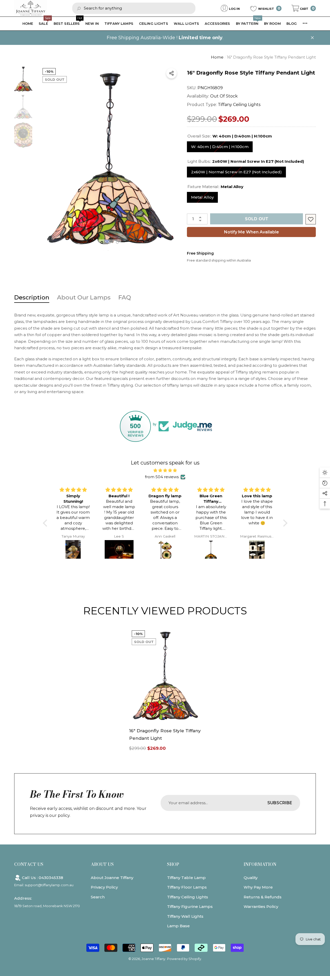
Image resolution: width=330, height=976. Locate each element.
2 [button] (109, 242)
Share (171, 73)
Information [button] (260, 864)
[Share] (171, 73)
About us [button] (102, 864)
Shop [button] (173, 864)
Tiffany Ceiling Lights (239, 104)
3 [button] (117, 242)
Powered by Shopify (184, 959)
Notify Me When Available (251, 232)
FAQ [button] (124, 297)
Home (217, 57)
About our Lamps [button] (84, 297)
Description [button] (31, 297)
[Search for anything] (134, 8)
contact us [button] (28, 864)
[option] (109, 158)
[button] (303, 8)
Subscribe (279, 802)
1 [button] (102, 242)
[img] (165, 470)
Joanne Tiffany (153, 959)
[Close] (312, 38)
